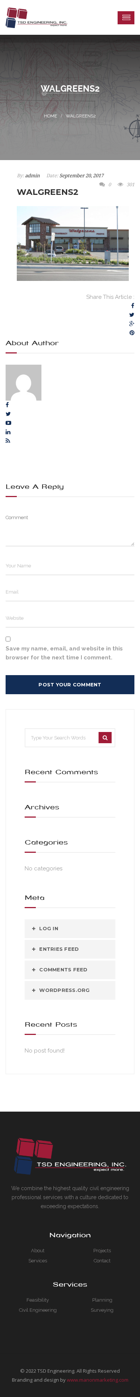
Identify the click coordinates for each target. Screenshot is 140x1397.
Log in (48, 928)
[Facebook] (132, 306)
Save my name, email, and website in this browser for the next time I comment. (64, 653)
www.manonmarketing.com (97, 1379)
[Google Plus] (131, 324)
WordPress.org (64, 990)
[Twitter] (131, 315)
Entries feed (59, 949)
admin (32, 175)
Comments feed (63, 969)
